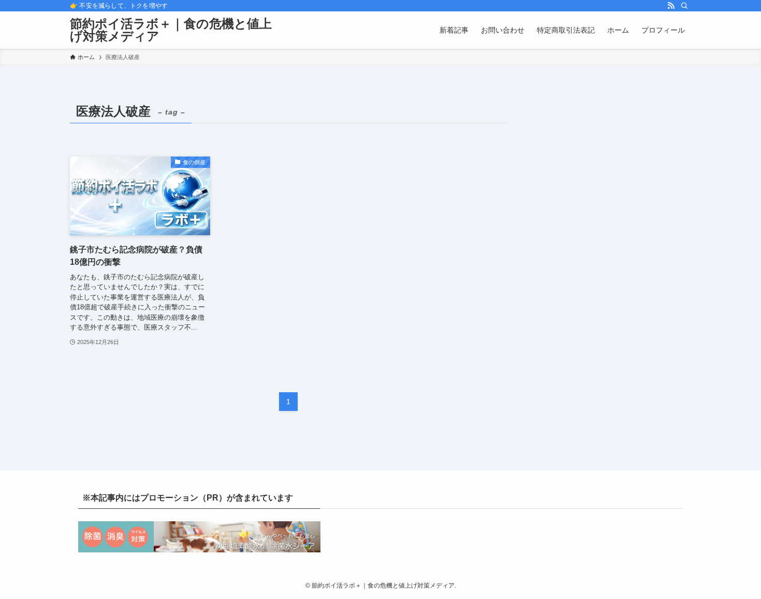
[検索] (684, 5)
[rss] (671, 5)
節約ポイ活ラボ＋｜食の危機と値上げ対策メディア (171, 30)
